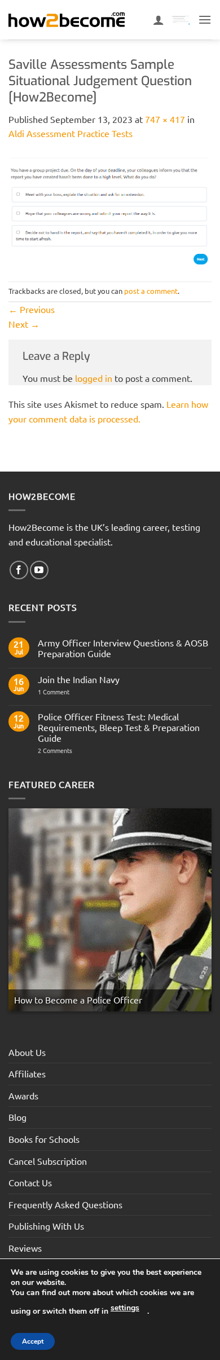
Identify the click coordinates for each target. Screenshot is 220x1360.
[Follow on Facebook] (19, 570)
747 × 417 (165, 119)
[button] (205, 19)
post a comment (151, 291)
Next (23, 323)
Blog (17, 1117)
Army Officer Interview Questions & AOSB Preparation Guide (123, 648)
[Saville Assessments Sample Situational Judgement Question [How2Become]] (110, 209)
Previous (31, 309)
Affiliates (27, 1073)
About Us (27, 1052)
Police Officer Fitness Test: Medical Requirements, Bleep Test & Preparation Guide (119, 727)
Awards (23, 1095)
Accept (32, 1341)
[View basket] (181, 20)
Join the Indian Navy (79, 679)
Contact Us (30, 1182)
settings (125, 1307)
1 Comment (62, 692)
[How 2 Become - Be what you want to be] (66, 19)
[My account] (158, 19)
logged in (93, 378)
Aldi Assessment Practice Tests (70, 133)
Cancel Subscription (47, 1161)
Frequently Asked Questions (65, 1204)
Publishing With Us (46, 1225)
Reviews (25, 1247)
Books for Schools (44, 1139)
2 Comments (75, 750)
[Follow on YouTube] (39, 570)
